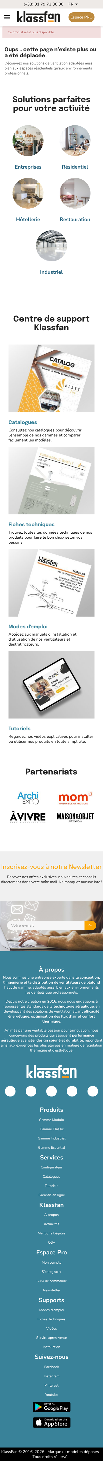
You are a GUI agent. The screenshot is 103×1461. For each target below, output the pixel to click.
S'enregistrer (52, 1271)
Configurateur (51, 1167)
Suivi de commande (51, 1281)
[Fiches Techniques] (51, 480)
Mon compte (51, 1262)
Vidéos (51, 1328)
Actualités (51, 1224)
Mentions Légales (51, 1233)
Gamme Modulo (51, 1119)
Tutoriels (19, 729)
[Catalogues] (51, 378)
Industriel (51, 272)
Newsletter (51, 1290)
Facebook (51, 1367)
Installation (51, 1347)
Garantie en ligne (51, 1195)
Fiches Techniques (52, 1319)
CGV (51, 1242)
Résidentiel (75, 167)
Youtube (51, 1394)
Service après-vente (51, 1337)
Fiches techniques (31, 524)
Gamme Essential (51, 1147)
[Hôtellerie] (28, 193)
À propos (51, 1214)
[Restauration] (75, 193)
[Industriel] (51, 245)
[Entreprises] (28, 140)
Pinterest (51, 1385)
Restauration (75, 219)
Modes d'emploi (28, 627)
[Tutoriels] (51, 685)
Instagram (52, 1376)
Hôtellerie (28, 219)
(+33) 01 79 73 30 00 (44, 4)
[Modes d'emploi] (51, 583)
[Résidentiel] (75, 140)
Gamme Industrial (52, 1138)
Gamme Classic (52, 1129)
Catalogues (22, 422)
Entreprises (28, 167)
